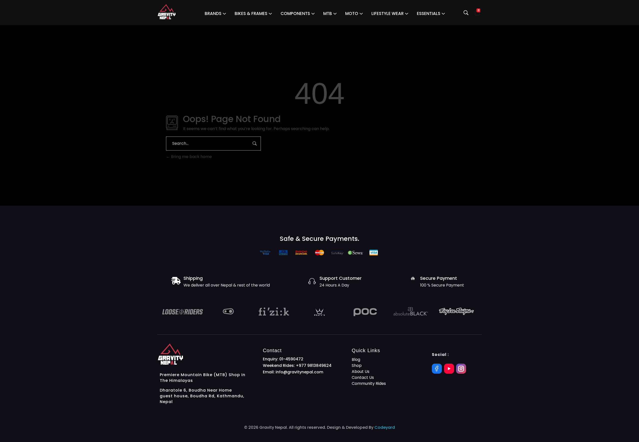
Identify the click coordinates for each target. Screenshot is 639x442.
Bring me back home (191, 156)
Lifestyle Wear (387, 13)
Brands (213, 13)
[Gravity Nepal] (166, 12)
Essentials (428, 13)
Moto (351, 13)
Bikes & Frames (251, 13)
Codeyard (384, 427)
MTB (327, 13)
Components (295, 13)
